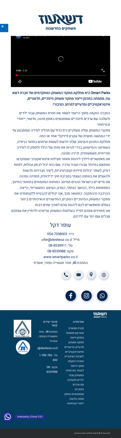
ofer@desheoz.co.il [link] (57, 239)
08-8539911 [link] (58, 245)
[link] (4, 28)
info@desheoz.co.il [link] (45, 348)
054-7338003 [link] (57, 234)
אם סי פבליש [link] (92, 433)
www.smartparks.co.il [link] (60, 257)
